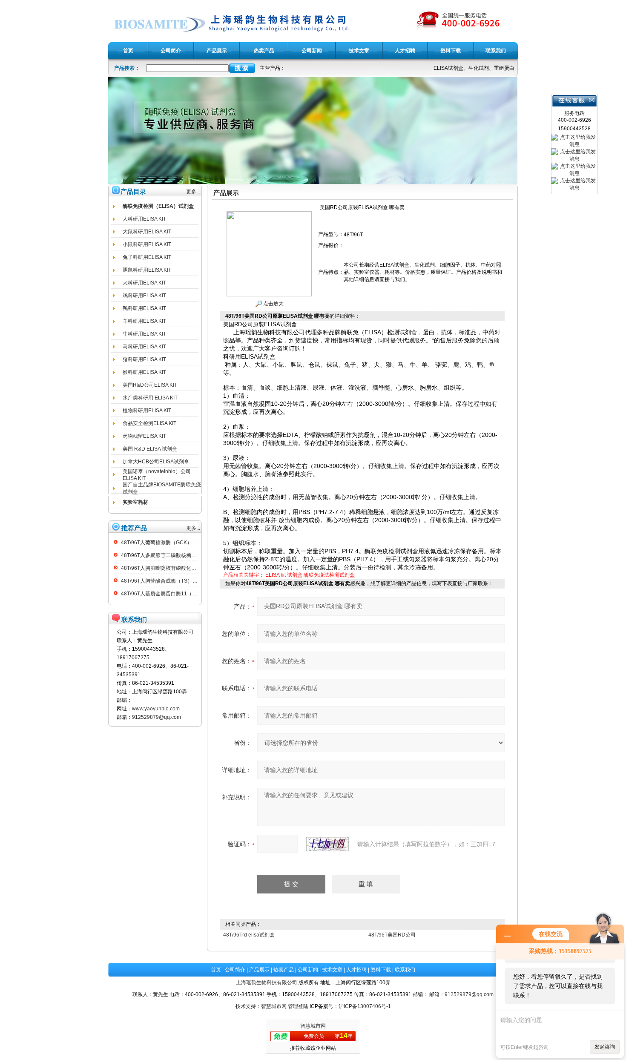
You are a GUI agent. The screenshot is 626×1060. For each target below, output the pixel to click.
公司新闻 (308, 970)
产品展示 (259, 970)
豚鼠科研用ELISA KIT (147, 270)
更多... (193, 192)
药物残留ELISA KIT (144, 436)
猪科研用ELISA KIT (144, 359)
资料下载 (380, 970)
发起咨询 (604, 1047)
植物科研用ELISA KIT (147, 411)
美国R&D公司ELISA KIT (150, 385)
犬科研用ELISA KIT (144, 283)
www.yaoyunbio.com (156, 709)
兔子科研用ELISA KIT (147, 257)
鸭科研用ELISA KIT (144, 308)
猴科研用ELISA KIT (144, 372)
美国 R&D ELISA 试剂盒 (150, 449)
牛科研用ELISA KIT (144, 334)
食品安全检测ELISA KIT (149, 423)
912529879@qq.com (156, 717)
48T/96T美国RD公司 (392, 935)
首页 (216, 970)
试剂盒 (294, 575)
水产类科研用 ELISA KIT (150, 398)
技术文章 (332, 970)
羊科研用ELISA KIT (144, 321)
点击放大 (273, 304)
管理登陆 (298, 1006)
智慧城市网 (274, 1006)
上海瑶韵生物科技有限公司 (266, 982)
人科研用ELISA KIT (144, 219)
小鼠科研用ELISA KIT (147, 244)
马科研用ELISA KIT (144, 347)
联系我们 (405, 970)
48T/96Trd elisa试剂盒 (249, 935)
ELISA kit (275, 575)
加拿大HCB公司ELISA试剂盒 (156, 462)
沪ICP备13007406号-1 (365, 1006)
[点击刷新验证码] (327, 844)
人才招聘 (356, 970)
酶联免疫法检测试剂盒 (329, 575)
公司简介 (235, 970)
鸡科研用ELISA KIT (144, 296)
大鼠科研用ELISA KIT (147, 232)
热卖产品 (283, 970)
